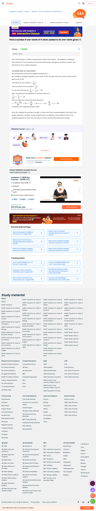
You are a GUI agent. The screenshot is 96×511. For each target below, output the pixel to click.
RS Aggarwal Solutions (9, 374)
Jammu (83, 470)
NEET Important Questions (52, 449)
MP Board (5, 422)
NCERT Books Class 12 (71, 332)
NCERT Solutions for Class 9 (52, 329)
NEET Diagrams (48, 459)
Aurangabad (85, 457)
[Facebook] (78, 502)
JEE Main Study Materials (30, 411)
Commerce (47, 415)
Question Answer (16, 11)
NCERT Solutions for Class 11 (31, 300)
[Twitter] (88, 502)
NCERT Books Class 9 (71, 342)
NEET (24, 374)
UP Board (4, 434)
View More (45, 150)
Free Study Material (28, 399)
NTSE (24, 386)
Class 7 (27, 11)
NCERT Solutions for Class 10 (52, 300)
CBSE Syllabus (47, 367)
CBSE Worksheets (49, 374)
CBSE (45, 364)
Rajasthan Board (7, 425)
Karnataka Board (7, 412)
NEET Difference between (51, 462)
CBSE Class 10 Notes (71, 409)
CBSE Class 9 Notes (70, 412)
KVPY (24, 383)
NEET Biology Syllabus (50, 475)
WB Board (5, 438)
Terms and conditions (49, 502)
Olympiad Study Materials (31, 423)
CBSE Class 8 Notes (70, 415)
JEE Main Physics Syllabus (10, 475)
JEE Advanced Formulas (30, 463)
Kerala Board (6, 415)
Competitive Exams (29, 364)
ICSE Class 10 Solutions (71, 370)
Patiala (65, 456)
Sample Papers (27, 408)
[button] (17, 138)
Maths (34, 11)
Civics (45, 422)
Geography (47, 418)
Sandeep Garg (6, 390)
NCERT (4, 302)
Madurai (66, 475)
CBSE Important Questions (52, 377)
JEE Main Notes (6, 460)
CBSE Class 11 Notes (70, 406)
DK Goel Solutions (7, 383)
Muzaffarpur (67, 446)
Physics (45, 399)
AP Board (4, 402)
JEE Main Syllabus (7, 472)
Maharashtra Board (8, 418)
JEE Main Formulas (8, 463)
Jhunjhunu (84, 476)
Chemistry (46, 406)
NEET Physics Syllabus (50, 468)
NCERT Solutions (7, 305)
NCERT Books (68, 329)
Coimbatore (85, 444)
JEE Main (25, 367)
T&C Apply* (38, 162)
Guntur (83, 454)
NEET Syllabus (47, 465)
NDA (23, 380)
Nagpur (83, 450)
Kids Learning (26, 426)
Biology (45, 402)
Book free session (66, 159)
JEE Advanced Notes (29, 460)
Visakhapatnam (68, 468)
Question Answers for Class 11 (59, 22)
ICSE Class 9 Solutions (71, 374)
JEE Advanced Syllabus (30, 472)
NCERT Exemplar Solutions (10, 377)
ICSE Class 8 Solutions (71, 377)
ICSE (65, 364)
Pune (82, 447)
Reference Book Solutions (10, 364)
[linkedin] (83, 502)
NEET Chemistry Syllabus (51, 472)
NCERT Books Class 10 (71, 339)
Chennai (66, 449)
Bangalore (66, 452)
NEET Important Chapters (51, 452)
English (45, 412)
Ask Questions (27, 429)
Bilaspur (83, 463)
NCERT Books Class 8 (71, 345)
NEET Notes (47, 456)
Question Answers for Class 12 (33, 22)
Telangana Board (7, 428)
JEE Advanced (27, 370)
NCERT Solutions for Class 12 (11, 308)
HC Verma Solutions (8, 367)
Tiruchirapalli (67, 472)
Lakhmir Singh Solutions (9, 380)
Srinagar (83, 466)
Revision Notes (69, 399)
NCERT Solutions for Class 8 (73, 300)
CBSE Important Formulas (51, 391)
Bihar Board (5, 406)
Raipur (83, 460)
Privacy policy (35, 502)
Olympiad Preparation (29, 377)
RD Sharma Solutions (8, 370)
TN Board (5, 431)
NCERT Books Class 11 (71, 336)
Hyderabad (67, 462)
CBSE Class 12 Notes (70, 402)
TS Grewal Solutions (8, 386)
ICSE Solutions (69, 367)
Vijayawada (67, 465)
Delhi (65, 459)
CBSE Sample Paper (49, 370)
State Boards (6, 399)
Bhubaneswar (85, 473)
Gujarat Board (6, 409)
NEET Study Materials (29, 419)
